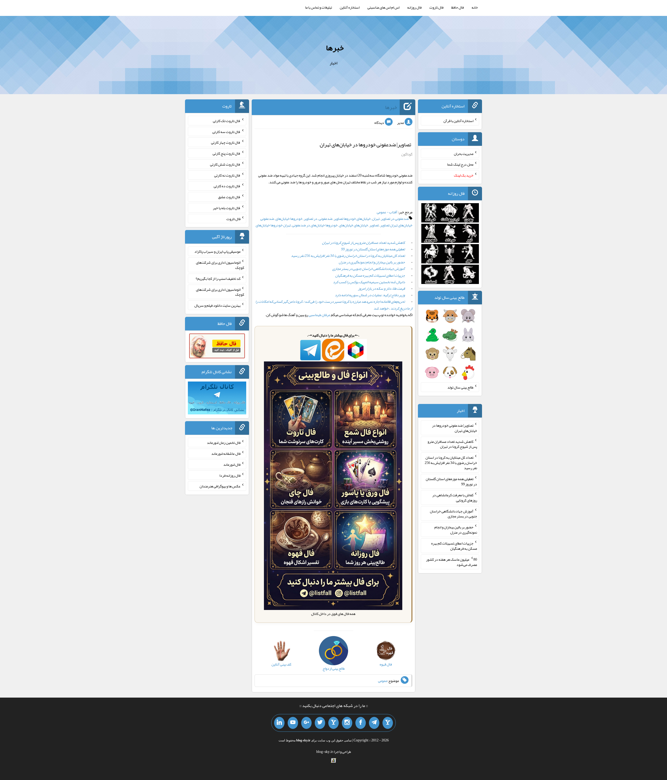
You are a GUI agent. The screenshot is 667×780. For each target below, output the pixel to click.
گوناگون (406, 154)
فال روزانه (414, 7)
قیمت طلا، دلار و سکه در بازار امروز (381, 288)
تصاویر (374, 225)
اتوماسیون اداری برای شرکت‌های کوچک (220, 265)
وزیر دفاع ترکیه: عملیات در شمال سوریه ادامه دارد (370, 295)
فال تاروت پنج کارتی (226, 153)
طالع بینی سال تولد (460, 387)
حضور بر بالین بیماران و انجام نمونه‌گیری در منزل (372, 262)
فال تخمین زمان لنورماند (223, 442)
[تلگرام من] (374, 723)
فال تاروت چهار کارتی (225, 142)
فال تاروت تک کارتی (226, 120)
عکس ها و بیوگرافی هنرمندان (220, 486)
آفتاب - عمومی (387, 212)
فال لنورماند (231, 464)
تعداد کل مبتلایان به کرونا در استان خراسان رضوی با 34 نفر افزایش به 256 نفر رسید (348, 255)
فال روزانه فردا (229, 475)
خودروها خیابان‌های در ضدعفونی (315, 225)
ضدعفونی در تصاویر (395, 218)
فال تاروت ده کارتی (227, 186)
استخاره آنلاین (350, 7)
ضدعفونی (325, 218)
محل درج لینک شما (460, 164)
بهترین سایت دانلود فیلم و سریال (217, 305)
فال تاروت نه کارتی (227, 175)
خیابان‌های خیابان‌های (353, 225)
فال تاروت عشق (229, 197)
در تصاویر (310, 218)
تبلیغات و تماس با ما (318, 7)
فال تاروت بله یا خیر (226, 207)
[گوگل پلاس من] (306, 723)
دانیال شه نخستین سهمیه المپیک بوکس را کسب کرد (369, 282)
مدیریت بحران (463, 153)
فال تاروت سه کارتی (226, 131)
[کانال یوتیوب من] (293, 723)
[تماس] (333, 723)
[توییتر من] (320, 723)
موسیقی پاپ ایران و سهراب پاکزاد (217, 251)
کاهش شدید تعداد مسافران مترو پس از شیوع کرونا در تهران (363, 242)
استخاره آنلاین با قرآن (458, 120)
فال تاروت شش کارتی (225, 164)
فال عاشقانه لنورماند (225, 453)
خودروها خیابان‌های (288, 218)
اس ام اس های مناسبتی (383, 7)
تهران (376, 218)
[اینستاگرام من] (347, 723)
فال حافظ (457, 7)
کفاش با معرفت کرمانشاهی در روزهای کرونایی (454, 497)
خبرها (335, 48)
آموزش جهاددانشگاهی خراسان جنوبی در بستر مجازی (368, 268)
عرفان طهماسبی (319, 314)
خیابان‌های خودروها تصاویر (352, 218)
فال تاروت (436, 7)
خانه (475, 7)
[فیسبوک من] (360, 723)
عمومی (382, 680)
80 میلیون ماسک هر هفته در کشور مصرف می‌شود (451, 562)
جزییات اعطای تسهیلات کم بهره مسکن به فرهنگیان (370, 275)
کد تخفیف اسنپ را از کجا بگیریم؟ (218, 278)
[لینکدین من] (279, 723)
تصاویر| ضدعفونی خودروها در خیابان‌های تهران (365, 144)
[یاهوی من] (387, 723)
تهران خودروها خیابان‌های (273, 225)
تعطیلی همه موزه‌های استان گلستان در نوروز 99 (373, 249)
